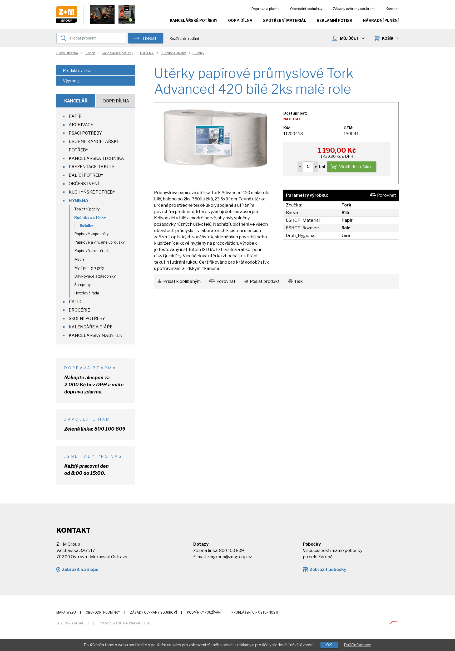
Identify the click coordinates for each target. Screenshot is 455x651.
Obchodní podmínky (306, 9)
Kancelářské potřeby (193, 20)
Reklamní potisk (334, 20)
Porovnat (386, 195)
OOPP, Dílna (240, 20)
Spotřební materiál (284, 20)
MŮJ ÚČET (349, 38)
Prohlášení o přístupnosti (254, 612)
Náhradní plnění (381, 20)
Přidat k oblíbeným (182, 281)
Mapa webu (66, 612)
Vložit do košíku (355, 166)
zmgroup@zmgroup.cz (229, 556)
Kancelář (76, 100)
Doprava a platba (265, 9)
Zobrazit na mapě (80, 569)
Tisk (298, 281)
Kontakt (392, 9)
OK (329, 645)
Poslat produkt (265, 281)
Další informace (357, 645)
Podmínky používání (204, 612)
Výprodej (71, 80)
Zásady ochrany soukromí (354, 9)
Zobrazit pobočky (327, 569)
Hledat (149, 38)
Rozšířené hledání (184, 38)
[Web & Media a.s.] (394, 622)
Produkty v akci (77, 70)
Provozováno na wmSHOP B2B (124, 623)
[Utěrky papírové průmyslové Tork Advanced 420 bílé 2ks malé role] (215, 140)
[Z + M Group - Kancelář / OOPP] (66, 21)
